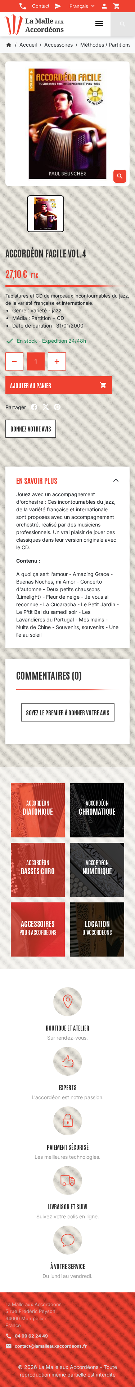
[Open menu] (99, 23)
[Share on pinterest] (57, 407)
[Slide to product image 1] (45, 214)
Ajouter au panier (58, 385)
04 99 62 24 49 (31, 1336)
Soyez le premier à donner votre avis (67, 712)
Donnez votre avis (30, 428)
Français (78, 6)
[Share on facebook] (34, 407)
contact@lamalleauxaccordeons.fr (51, 1346)
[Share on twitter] (45, 407)
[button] (123, 24)
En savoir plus (36, 480)
